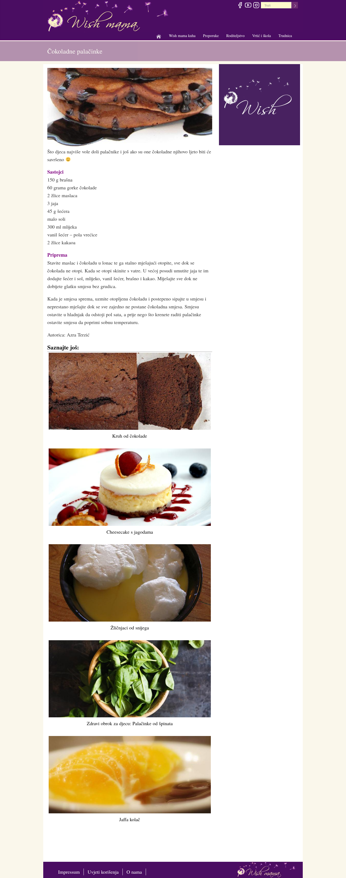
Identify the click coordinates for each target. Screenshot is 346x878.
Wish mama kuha (182, 36)
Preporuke (211, 36)
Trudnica (285, 35)
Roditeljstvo (235, 36)
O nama (134, 872)
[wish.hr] (259, 104)
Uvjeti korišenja (103, 872)
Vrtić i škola (261, 36)
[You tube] (248, 6)
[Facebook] (240, 6)
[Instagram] (256, 6)
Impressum (69, 872)
